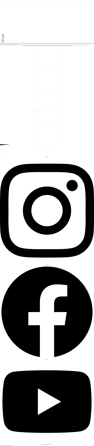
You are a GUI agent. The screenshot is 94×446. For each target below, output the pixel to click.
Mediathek (3, 37)
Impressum (44, 444)
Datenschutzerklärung (48, 444)
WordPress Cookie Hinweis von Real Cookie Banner (6, 445)
